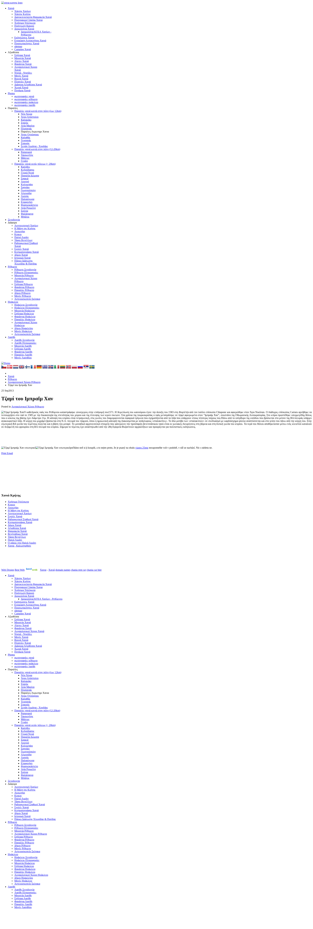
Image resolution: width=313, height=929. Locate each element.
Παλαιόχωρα (27, 199)
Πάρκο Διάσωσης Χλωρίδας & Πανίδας (25, 262)
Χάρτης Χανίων (22, 11)
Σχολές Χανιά (21, 249)
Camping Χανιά (22, 49)
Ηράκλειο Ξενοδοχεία (25, 304)
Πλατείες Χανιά (22, 81)
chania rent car (78, 569)
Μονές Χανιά (21, 75)
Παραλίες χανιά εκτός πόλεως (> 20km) (35, 163)
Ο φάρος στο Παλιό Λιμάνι (22, 542)
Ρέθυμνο (12, 266)
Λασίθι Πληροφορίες (25, 343)
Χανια (43, 569)
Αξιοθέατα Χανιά (17, 528)
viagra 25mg (141, 447)
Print (4, 453)
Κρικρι (18, 234)
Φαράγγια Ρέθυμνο (24, 287)
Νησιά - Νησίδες (23, 72)
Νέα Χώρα (26, 114)
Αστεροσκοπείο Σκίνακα (27, 299)
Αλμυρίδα (26, 193)
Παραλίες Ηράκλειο (24, 319)
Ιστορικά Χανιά (22, 257)
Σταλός (24, 122)
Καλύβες (25, 166)
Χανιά (11, 8)
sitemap (18, 46)
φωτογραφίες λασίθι (24, 105)
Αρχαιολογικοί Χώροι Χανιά (29, 631)
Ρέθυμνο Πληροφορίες (26, 272)
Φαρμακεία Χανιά (17, 531)
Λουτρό (25, 181)
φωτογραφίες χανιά (24, 96)
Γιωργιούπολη (28, 190)
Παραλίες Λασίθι (23, 354)
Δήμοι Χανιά (21, 254)
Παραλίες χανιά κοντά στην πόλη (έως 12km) (37, 111)
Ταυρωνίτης (27, 155)
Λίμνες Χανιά (21, 61)
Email (10, 453)
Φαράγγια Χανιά (22, 64)
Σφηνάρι (25, 187)
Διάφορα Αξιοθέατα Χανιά (28, 84)
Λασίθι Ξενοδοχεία (24, 340)
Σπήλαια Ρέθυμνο (23, 284)
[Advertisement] (60, 435)
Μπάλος (25, 216)
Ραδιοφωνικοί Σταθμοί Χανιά (23, 519)
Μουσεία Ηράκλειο (24, 310)
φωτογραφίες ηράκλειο (26, 102)
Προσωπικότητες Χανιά (26, 43)
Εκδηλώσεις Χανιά (24, 37)
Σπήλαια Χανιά (22, 55)
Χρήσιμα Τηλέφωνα (24, 23)
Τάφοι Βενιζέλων (23, 240)
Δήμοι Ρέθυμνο (22, 293)
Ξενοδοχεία (14, 219)
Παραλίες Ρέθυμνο (24, 290)
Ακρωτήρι (19, 231)
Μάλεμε (25, 158)
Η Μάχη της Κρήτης (24, 228)
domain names (62, 569)
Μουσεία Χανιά (22, 58)
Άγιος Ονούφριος (30, 134)
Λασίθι (11, 337)
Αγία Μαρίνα (27, 125)
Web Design (7, 569)
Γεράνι (24, 161)
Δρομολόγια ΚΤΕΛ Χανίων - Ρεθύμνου (41, 599)
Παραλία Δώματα (30, 175)
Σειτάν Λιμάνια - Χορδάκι (34, 146)
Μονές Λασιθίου (23, 357)
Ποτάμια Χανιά (22, 90)
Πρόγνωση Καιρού (24, 25)
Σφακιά (24, 178)
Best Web (20, 569)
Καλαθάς (25, 137)
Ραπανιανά (26, 152)
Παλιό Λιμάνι (21, 237)
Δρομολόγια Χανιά (24, 28)
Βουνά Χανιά (21, 78)
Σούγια (24, 210)
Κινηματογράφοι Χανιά (26, 252)
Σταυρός (25, 143)
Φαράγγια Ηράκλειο (24, 316)
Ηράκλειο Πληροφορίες (26, 307)
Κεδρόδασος (27, 169)
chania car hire (94, 569)
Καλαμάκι (26, 119)
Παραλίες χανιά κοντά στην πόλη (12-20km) (37, 149)
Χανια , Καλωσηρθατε (19, 545)
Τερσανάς (26, 140)
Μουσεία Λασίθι (23, 346)
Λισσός (25, 196)
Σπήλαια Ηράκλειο (24, 313)
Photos (11, 93)
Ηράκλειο (13, 301)
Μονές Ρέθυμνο (22, 296)
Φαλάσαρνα (27, 213)
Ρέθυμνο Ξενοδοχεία (25, 269)
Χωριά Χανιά (21, 87)
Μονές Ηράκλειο (23, 331)
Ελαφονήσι (26, 202)
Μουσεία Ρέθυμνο (24, 275)
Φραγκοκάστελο (29, 205)
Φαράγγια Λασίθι (23, 351)
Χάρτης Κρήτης (22, 14)
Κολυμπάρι (27, 184)
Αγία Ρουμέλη (28, 208)
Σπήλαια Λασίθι (22, 348)
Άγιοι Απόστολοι (29, 116)
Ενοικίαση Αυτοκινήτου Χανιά (30, 40)
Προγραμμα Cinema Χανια (28, 20)
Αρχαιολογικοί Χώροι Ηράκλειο (31, 875)
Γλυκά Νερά (27, 172)
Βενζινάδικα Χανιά (18, 534)
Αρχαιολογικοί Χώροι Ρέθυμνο (27, 406)
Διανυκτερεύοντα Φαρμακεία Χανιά (33, 17)
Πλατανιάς (26, 128)
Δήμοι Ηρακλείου (23, 328)
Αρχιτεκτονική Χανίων (26, 225)
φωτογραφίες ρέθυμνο (25, 99)
